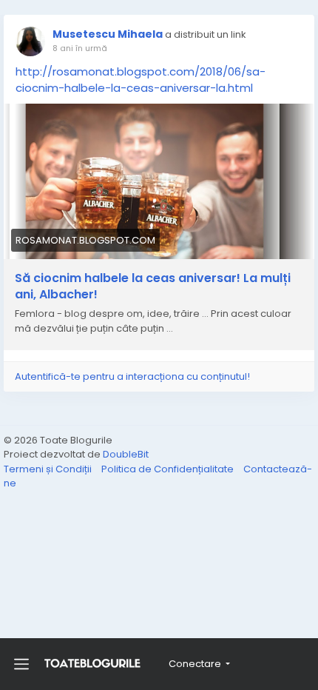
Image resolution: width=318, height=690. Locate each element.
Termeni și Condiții (49, 469)
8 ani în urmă (80, 48)
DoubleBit (126, 454)
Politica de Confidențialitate (168, 469)
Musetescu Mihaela (108, 34)
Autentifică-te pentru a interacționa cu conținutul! (132, 376)
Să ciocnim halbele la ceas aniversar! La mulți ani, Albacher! (153, 286)
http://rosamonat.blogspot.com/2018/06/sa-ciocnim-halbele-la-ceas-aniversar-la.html (140, 80)
